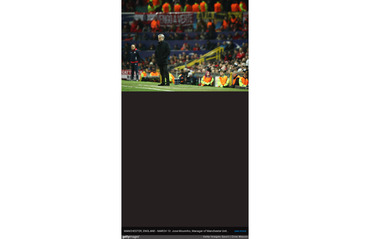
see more (240, 231)
